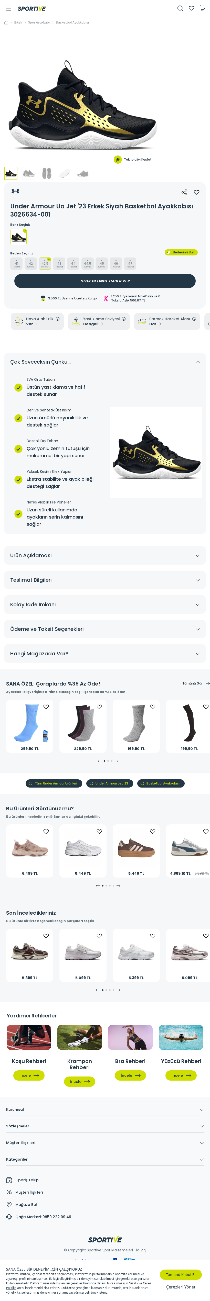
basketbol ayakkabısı (72, 22)
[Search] (180, 8)
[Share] (184, 192)
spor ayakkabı (39, 22)
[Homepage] (31, 8)
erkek (18, 22)
